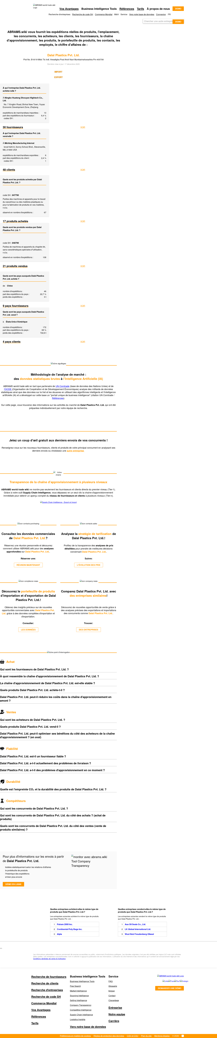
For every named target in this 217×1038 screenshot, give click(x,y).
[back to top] (1, 948)
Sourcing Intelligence (79, 995)
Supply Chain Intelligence (81, 1014)
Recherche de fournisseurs (48, 977)
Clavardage (113, 1000)
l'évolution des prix (88, 564)
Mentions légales (162, 1035)
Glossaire (112, 986)
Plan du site (146, 1035)
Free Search (75, 986)
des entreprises (88, 629)
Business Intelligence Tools (82, 981)
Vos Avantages (69, 9)
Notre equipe (116, 1014)
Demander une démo (169, 988)
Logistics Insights (77, 1019)
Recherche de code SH (82, 14)
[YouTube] (174, 981)
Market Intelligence (78, 990)
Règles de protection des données (109, 1035)
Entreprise (115, 1008)
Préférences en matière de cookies (75, 1035)
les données (28, 629)
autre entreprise (76, 450)
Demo (178, 8)
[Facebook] (169, 981)
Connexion (161, 14)
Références (126, 9)
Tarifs (140, 9)
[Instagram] (180, 981)
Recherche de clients (44, 983)
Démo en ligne (13, 884)
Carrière (113, 1021)
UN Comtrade (62, 386)
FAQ (110, 981)
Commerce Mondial (103, 14)
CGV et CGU (132, 1035)
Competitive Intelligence (80, 1009)
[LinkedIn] (163, 981)
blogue (111, 990)
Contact (111, 995)
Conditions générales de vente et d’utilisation (49, 958)
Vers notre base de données (141, 14)
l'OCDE (8, 389)
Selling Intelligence (78, 1000)
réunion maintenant (28, 564)
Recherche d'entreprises (47, 990)
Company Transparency (80, 1005)
